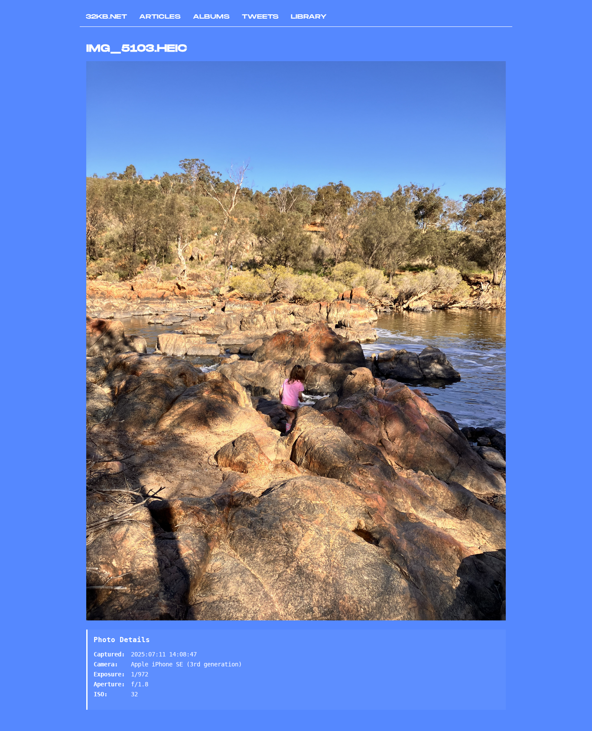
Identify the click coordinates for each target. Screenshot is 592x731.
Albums (211, 16)
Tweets (260, 16)
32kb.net (106, 16)
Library (309, 16)
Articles (160, 16)
